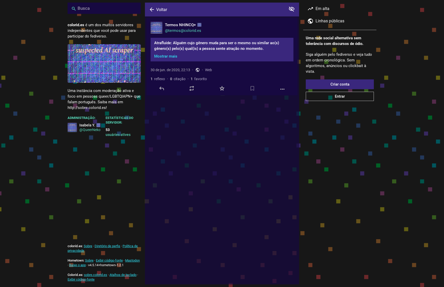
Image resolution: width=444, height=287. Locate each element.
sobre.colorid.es (95, 275)
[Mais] (282, 89)
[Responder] (162, 88)
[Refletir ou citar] (192, 88)
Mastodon (132, 260)
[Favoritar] (222, 88)
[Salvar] (252, 88)
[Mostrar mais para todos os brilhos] (291, 9)
